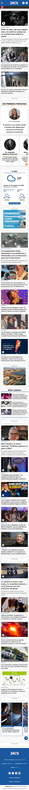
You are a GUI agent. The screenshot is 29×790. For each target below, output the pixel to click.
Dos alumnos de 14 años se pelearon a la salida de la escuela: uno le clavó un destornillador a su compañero (14, 66)
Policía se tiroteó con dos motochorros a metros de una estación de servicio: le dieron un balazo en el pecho (20, 413)
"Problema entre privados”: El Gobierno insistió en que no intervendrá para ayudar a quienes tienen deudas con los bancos (13, 477)
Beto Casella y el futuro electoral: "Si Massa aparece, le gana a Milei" (14, 446)
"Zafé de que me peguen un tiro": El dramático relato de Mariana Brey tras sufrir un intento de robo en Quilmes (14, 309)
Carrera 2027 (4, 441)
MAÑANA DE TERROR (5, 613)
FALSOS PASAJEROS (5, 27)
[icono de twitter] (23, 3)
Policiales (3, 662)
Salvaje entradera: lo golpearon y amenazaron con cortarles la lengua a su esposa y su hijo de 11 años (14, 617)
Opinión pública (4, 687)
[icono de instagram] (27, 3)
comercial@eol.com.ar (14, 759)
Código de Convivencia (6, 248)
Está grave (3, 87)
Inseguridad (3, 305)
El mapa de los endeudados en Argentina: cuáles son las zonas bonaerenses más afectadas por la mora (13, 359)
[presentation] (26, 164)
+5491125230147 (7, 763)
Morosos (3, 473)
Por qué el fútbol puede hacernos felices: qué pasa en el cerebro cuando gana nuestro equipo (10, 159)
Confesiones (4, 330)
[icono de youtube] (19, 773)
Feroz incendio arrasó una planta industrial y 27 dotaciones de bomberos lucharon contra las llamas (14, 641)
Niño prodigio (4, 498)
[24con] (14, 3)
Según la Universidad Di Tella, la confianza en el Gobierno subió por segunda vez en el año (13, 691)
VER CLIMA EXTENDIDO (14, 203)
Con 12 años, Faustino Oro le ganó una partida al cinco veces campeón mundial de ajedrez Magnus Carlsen (14, 502)
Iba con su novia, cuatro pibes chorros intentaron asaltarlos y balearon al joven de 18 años (14, 91)
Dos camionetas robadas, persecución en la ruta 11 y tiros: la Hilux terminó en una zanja (14, 666)
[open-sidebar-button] (2, 3)
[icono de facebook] (9, 773)
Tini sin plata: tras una (11, 7)
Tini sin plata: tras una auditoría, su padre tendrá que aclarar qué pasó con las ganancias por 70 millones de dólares (14, 284)
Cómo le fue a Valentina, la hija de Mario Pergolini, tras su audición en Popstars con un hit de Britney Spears (13, 527)
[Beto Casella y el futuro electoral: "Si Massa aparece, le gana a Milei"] (14, 433)
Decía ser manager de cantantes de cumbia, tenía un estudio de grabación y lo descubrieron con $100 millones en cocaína (19, 397)
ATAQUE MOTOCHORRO (5, 579)
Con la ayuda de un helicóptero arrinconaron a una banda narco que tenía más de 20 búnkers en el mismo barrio (19, 405)
